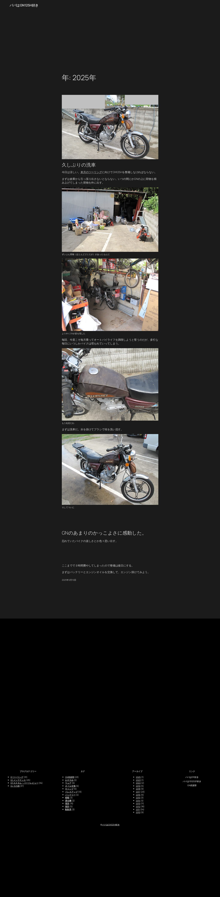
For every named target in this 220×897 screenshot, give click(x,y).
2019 (138, 785)
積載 (67, 797)
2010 (138, 812)
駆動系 (68, 809)
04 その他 (14, 785)
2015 (138, 797)
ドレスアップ (71, 791)
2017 (138, 791)
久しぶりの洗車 (79, 164)
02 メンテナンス (18, 780)
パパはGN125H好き (24, 5)
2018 (138, 788)
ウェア (68, 782)
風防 (67, 806)
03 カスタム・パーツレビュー (24, 782)
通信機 (68, 800)
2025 (138, 777)
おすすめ (69, 780)
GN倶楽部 (69, 777)
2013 (138, 803)
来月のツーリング (91, 172)
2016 (138, 794)
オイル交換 (70, 785)
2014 (138, 800)
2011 (138, 809)
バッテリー (70, 794)
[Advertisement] (110, 42)
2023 (138, 780)
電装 (67, 803)
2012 (138, 806)
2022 (138, 782)
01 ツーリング (16, 777)
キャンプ (69, 788)
